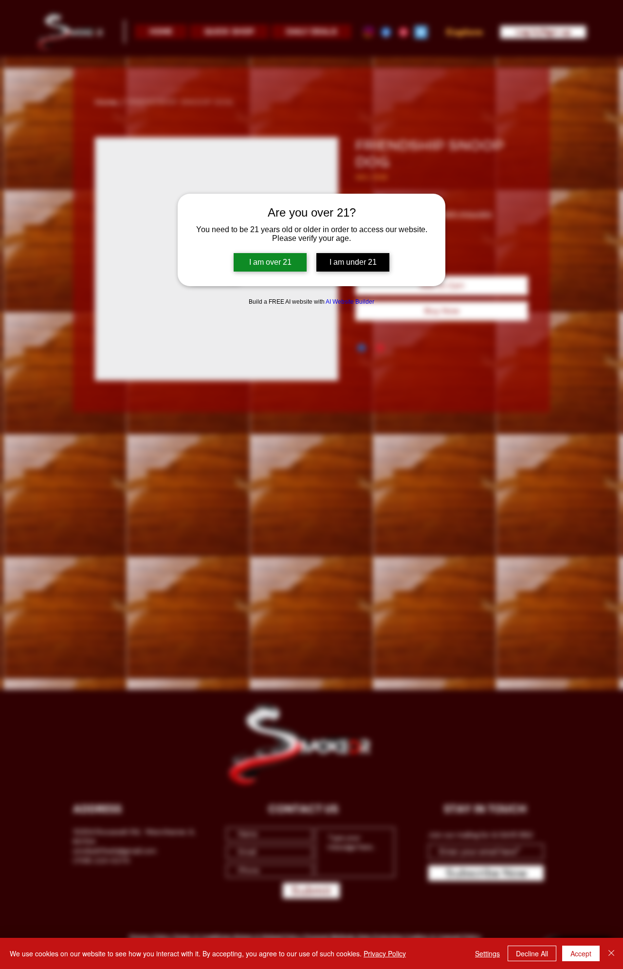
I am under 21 (353, 262)
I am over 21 (270, 262)
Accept (580, 953)
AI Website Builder (350, 301)
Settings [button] (487, 953)
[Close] (611, 953)
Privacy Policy (385, 953)
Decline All (532, 953)
